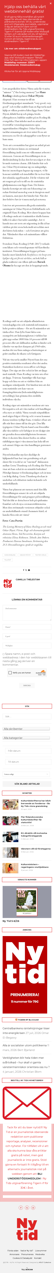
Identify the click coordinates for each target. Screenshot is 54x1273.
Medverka (40, 1254)
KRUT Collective (45, 1262)
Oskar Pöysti (25, 555)
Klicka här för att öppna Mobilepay (22, 71)
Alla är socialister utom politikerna (25, 1045)
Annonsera (14, 1254)
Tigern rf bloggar (28, 1020)
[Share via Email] (29, 570)
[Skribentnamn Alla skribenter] (27, 728)
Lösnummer (41, 1251)
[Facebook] (21, 1208)
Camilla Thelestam (28, 579)
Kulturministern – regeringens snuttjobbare (34, 865)
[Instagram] (33, 1208)
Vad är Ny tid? (26, 1251)
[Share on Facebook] (23, 570)
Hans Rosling (9, 555)
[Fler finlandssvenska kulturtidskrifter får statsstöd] (10, 821)
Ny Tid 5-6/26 (11, 921)
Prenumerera (27, 1254)
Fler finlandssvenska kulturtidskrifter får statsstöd (32, 820)
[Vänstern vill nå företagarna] (10, 852)
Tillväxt (7, 560)
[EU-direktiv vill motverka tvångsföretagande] (10, 837)
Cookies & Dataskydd (22, 1258)
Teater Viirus (40, 555)
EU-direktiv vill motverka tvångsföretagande (34, 834)
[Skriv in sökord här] (27, 716)
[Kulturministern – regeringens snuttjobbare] (10, 868)
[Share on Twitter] (26, 570)
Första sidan (12, 1251)
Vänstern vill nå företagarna (36, 849)
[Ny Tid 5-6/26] (27, 902)
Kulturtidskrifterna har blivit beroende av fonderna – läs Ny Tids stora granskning (36, 803)
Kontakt (37, 1258)
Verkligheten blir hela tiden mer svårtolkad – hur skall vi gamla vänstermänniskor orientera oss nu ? (26, 1062)
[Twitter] (27, 1208)
